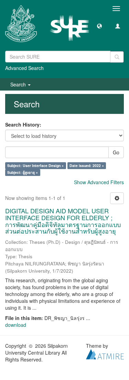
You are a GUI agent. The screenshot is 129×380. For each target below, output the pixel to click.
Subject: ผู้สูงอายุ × (22, 172)
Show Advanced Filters (99, 182)
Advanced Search (24, 67)
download (15, 324)
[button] (99, 26)
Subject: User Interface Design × (35, 165)
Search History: (23, 124)
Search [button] (18, 84)
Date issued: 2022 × (86, 165)
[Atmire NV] (105, 353)
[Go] (117, 57)
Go (116, 152)
